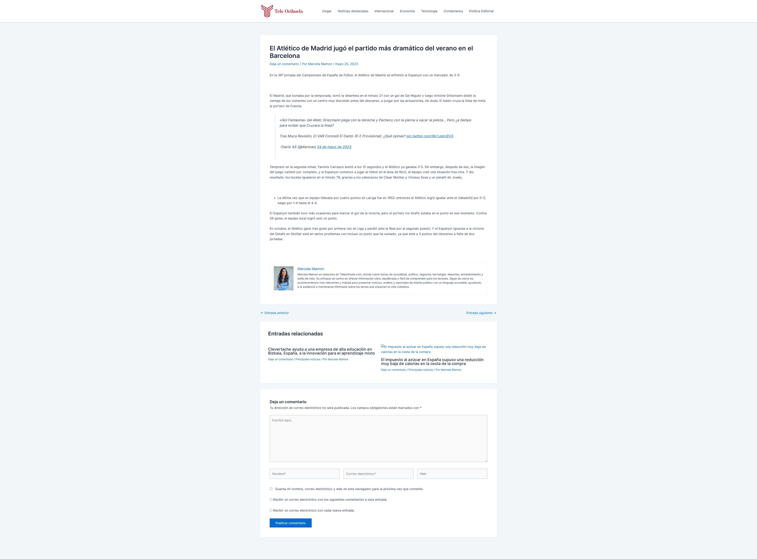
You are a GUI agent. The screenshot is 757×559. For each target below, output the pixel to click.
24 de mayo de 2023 (334, 147)
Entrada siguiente (481, 312)
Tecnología (429, 11)
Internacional (384, 11)
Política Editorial (481, 11)
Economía (407, 11)
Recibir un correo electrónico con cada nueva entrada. (313, 510)
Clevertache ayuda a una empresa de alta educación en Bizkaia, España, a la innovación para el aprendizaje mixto (321, 351)
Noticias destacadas (353, 11)
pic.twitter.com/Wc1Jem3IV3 (429, 136)
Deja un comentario (284, 64)
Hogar (327, 11)
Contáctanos (453, 11)
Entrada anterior (275, 312)
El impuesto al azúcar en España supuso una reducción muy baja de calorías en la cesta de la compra (432, 361)
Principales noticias (308, 359)
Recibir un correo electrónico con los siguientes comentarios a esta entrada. (330, 499)
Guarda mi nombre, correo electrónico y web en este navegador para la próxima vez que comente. (349, 489)
